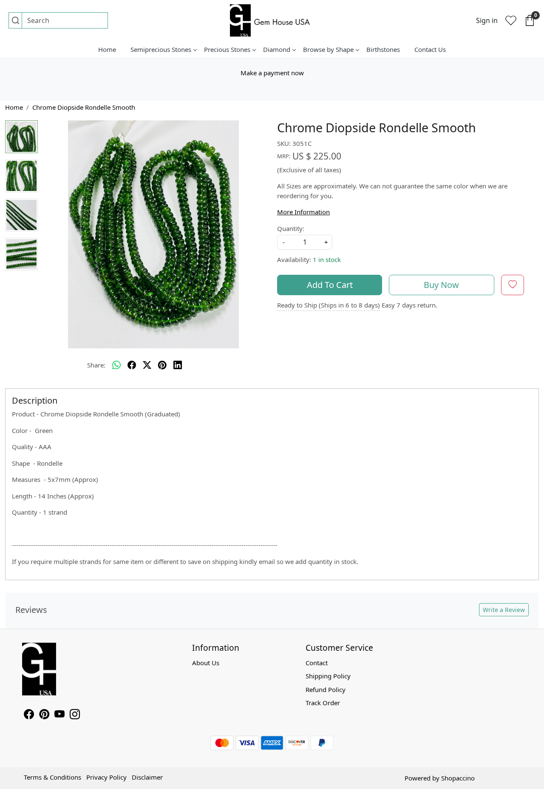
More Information (303, 212)
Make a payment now (272, 72)
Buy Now (441, 285)
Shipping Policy (328, 676)
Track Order (323, 702)
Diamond (276, 49)
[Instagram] (75, 715)
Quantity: (290, 228)
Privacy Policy (106, 777)
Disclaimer (147, 777)
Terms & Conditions (52, 777)
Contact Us (430, 49)
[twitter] (147, 365)
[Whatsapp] (116, 365)
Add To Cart (330, 285)
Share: (96, 365)
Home (107, 49)
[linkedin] (177, 365)
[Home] (272, 20)
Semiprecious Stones (160, 49)
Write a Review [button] (504, 610)
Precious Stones (227, 49)
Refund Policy (326, 689)
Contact (317, 662)
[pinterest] (162, 365)
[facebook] (131, 365)
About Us (205, 662)
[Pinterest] (44, 715)
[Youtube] (59, 715)
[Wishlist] (511, 20)
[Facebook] (29, 715)
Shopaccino (458, 778)
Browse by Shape (328, 49)
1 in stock (327, 259)
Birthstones (383, 49)
